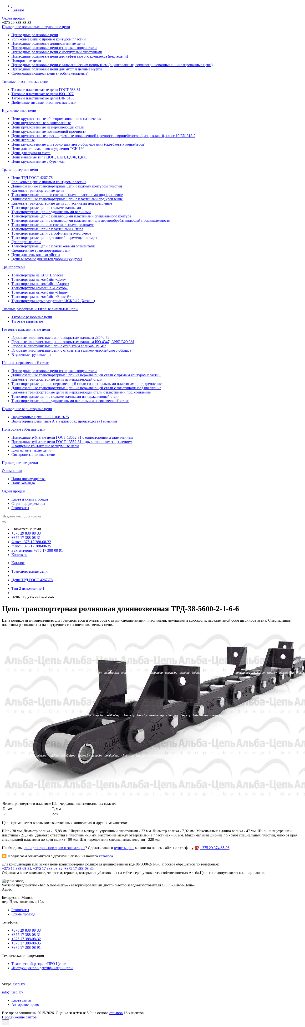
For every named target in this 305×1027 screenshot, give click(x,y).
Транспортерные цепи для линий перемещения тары (54, 238)
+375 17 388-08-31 (26, 538)
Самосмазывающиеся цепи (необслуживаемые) (49, 73)
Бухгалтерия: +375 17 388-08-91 (37, 550)
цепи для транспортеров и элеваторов (54, 848)
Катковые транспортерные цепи (37, 190)
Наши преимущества (28, 479)
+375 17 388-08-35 (79, 868)
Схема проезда (23, 914)
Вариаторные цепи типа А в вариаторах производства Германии (64, 421)
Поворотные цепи (26, 61)
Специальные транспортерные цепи (41, 250)
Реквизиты (20, 508)
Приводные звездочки (20, 463)
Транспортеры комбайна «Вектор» (39, 288)
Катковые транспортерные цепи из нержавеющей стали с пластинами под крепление (81, 392)
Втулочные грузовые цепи (33, 355)
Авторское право (25, 1004)
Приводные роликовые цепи (34, 35)
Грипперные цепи (26, 242)
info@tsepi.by (12, 992)
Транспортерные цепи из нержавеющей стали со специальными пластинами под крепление (86, 384)
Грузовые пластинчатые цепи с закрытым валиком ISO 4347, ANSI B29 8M (72, 342)
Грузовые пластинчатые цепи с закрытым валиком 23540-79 (60, 337)
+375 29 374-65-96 (214, 848)
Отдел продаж (13, 18)
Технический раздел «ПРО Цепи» (39, 964)
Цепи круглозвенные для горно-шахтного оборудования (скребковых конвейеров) (78, 144)
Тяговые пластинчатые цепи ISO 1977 (42, 94)
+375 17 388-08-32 (47, 868)
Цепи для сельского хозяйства (35, 255)
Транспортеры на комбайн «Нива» (39, 292)
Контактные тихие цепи (31, 450)
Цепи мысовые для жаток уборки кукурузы (46, 259)
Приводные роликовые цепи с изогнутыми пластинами (56, 52)
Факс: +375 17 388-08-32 (31, 542)
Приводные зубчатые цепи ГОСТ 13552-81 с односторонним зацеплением (72, 437)
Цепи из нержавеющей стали (25, 363)
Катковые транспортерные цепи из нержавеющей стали (56, 379)
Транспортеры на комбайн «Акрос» (40, 284)
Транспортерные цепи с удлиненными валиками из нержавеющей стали (70, 401)
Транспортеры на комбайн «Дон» (38, 279)
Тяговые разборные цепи (31, 317)
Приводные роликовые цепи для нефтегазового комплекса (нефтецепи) (69, 56)
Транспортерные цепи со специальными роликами (52, 225)
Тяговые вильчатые (27, 321)
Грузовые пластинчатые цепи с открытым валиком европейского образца (71, 350)
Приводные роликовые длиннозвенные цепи (48, 43)
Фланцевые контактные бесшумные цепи (45, 446)
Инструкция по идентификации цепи (42, 968)
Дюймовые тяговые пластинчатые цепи (43, 102)
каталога (106, 856)
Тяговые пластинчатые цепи (25, 81)
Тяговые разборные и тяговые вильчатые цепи (40, 309)
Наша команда (23, 483)
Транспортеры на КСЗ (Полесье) (37, 275)
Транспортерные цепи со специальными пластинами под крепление (67, 195)
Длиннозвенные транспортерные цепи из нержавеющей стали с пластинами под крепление (86, 388)
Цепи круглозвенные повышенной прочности (48, 131)
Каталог (18, 10)
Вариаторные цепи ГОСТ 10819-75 (40, 417)
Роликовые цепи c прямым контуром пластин (48, 39)
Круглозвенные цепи (19, 110)
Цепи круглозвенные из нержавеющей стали (47, 127)
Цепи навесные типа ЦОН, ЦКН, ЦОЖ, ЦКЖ (49, 157)
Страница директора (28, 503)
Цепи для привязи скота (31, 153)
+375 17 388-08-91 (26, 947)
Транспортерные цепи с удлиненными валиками (51, 212)
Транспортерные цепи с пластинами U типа (47, 229)
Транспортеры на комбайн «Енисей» (41, 297)
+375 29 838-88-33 (26, 533)
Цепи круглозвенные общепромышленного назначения (56, 119)
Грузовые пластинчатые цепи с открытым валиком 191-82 (58, 346)
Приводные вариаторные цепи (27, 409)
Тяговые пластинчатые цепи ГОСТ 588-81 (46, 90)
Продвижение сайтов (19, 1017)
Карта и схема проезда (29, 499)
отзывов (116, 1013)
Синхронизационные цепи (33, 454)
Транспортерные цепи (20, 169)
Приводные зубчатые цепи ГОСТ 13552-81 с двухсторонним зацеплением (71, 442)
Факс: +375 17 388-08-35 (31, 546)
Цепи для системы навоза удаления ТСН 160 (47, 149)
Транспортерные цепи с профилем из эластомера (51, 233)
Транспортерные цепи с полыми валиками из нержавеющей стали (65, 396)
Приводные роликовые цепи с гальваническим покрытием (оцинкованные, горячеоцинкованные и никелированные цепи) (112, 65)
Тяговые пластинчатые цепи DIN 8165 (42, 98)
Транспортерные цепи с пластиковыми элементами (53, 246)
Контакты (19, 555)
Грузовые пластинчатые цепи (26, 329)
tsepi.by (19, 984)
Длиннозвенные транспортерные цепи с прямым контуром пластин (66, 186)
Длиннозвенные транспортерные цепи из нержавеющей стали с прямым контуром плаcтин (86, 375)
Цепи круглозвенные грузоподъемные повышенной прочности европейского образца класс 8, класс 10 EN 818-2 (103, 136)
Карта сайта (21, 1000)
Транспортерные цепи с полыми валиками (46, 208)
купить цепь (124, 848)
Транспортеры (13, 267)
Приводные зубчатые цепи (24, 429)
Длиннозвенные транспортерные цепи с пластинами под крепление (67, 199)
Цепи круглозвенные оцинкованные (41, 123)
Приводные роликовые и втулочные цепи (36, 27)
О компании (12, 471)
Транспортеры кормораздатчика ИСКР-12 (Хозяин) (53, 301)
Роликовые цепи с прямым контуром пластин (48, 182)
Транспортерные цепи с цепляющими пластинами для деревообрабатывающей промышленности (90, 220)
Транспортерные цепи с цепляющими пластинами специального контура (71, 216)
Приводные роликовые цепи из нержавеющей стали (54, 48)
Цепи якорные (23, 140)
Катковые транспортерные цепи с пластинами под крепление (61, 203)
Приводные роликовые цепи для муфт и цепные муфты (56, 69)
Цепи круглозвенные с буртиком (38, 161)
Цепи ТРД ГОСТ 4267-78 (32, 178)
